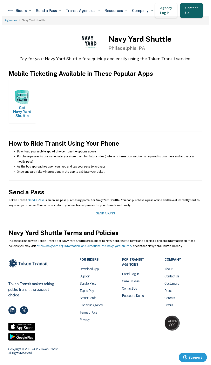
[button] (23, 11)
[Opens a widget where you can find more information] (192, 358)
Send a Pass (36, 200)
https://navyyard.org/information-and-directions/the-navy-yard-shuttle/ (84, 246)
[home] (10, 10)
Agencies (11, 20)
